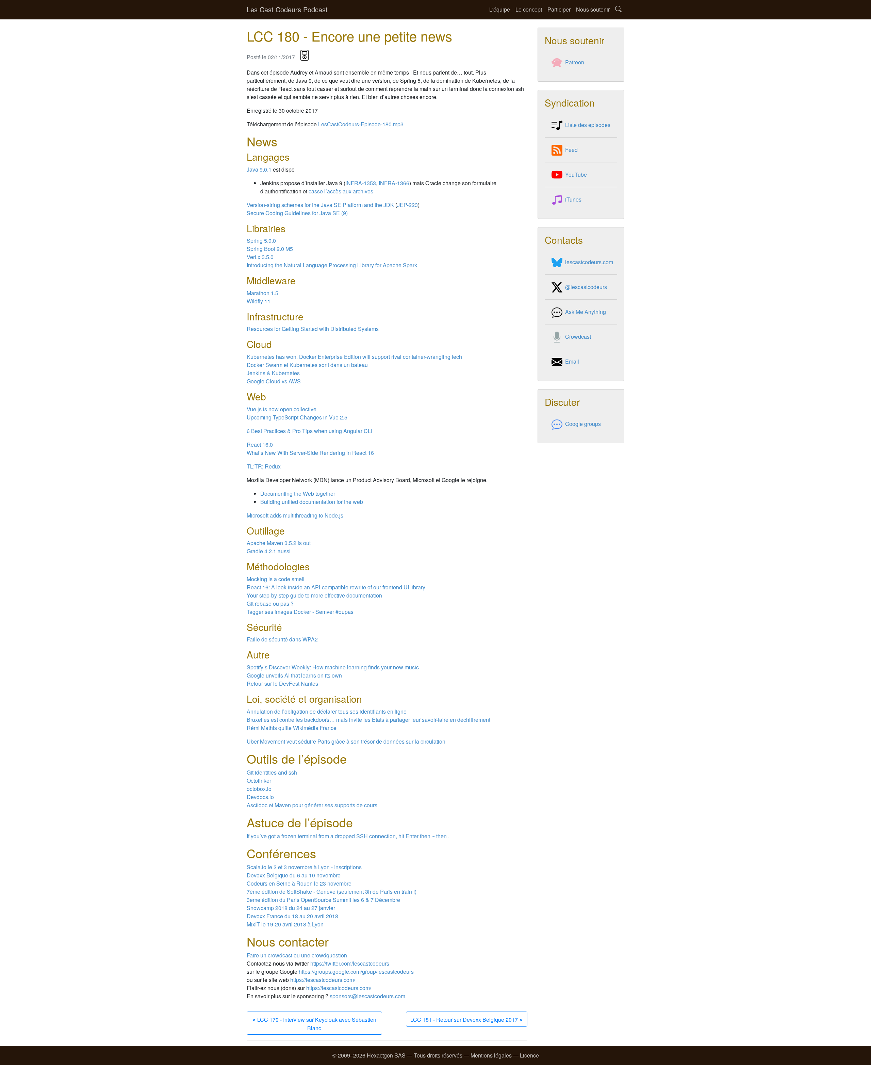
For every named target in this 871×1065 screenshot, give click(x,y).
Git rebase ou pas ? (270, 603)
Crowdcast (578, 336)
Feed (571, 150)
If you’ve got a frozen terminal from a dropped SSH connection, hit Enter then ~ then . (348, 836)
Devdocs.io (260, 797)
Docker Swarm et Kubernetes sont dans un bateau (307, 365)
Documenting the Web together (297, 493)
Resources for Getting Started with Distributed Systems (313, 329)
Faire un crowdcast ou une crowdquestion (297, 955)
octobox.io (259, 789)
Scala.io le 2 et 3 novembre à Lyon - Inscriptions (304, 867)
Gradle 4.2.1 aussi (269, 551)
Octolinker (259, 780)
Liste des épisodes (587, 125)
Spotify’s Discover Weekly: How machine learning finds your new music (333, 667)
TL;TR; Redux (264, 466)
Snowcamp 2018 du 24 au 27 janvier (291, 908)
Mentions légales (491, 1055)
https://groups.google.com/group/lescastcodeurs (356, 971)
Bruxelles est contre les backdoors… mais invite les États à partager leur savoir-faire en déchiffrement (368, 720)
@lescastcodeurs (586, 287)
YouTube (576, 174)
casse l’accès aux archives (341, 191)
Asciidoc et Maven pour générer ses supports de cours (312, 805)
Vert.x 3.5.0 (260, 257)
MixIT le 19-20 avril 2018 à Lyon (285, 924)
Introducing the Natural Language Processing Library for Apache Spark (332, 265)
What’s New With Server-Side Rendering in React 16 (310, 453)
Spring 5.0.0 (261, 240)
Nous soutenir (593, 9)
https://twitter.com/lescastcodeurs (349, 963)
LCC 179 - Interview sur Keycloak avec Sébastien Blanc (314, 1023)
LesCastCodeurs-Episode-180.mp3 (361, 124)
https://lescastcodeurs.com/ (322, 980)
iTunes (573, 199)
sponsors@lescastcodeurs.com (367, 996)
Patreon (574, 62)
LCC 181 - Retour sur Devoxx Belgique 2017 (466, 1019)
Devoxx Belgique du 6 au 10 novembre (294, 875)
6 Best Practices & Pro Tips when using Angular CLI (309, 431)
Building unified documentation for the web (311, 502)
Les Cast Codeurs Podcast (287, 9)
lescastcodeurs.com (589, 262)
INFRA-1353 (360, 183)
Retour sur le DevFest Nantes (282, 683)
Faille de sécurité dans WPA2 (282, 639)
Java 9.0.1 (259, 169)
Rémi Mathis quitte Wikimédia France (291, 728)
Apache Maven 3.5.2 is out (279, 543)
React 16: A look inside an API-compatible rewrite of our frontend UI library (336, 587)
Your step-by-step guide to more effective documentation (314, 595)
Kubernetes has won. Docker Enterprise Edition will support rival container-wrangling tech (354, 357)
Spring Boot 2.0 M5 (270, 249)
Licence (529, 1055)
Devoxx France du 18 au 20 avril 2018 (292, 916)
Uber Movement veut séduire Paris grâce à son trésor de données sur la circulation (346, 741)
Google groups (583, 424)
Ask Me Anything (585, 312)
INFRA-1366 (394, 183)
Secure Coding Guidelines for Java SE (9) (297, 213)
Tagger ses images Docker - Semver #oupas (300, 612)
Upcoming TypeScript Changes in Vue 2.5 (297, 417)
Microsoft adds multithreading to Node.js (295, 515)
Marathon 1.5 (262, 293)
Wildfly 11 (258, 301)
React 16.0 (260, 444)
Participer (559, 9)
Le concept (528, 9)
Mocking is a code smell (276, 579)
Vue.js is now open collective (281, 409)
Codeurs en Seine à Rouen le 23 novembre (299, 883)
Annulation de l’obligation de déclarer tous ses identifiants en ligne (327, 711)
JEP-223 (407, 205)
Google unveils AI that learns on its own (294, 675)
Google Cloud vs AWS (274, 381)
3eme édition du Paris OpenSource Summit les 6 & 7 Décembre (323, 900)
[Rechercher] (618, 10)
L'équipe (499, 9)
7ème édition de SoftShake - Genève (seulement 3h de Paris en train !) (331, 891)
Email (572, 361)
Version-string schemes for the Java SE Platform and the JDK (320, 205)
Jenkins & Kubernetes (273, 373)
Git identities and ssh (272, 772)
